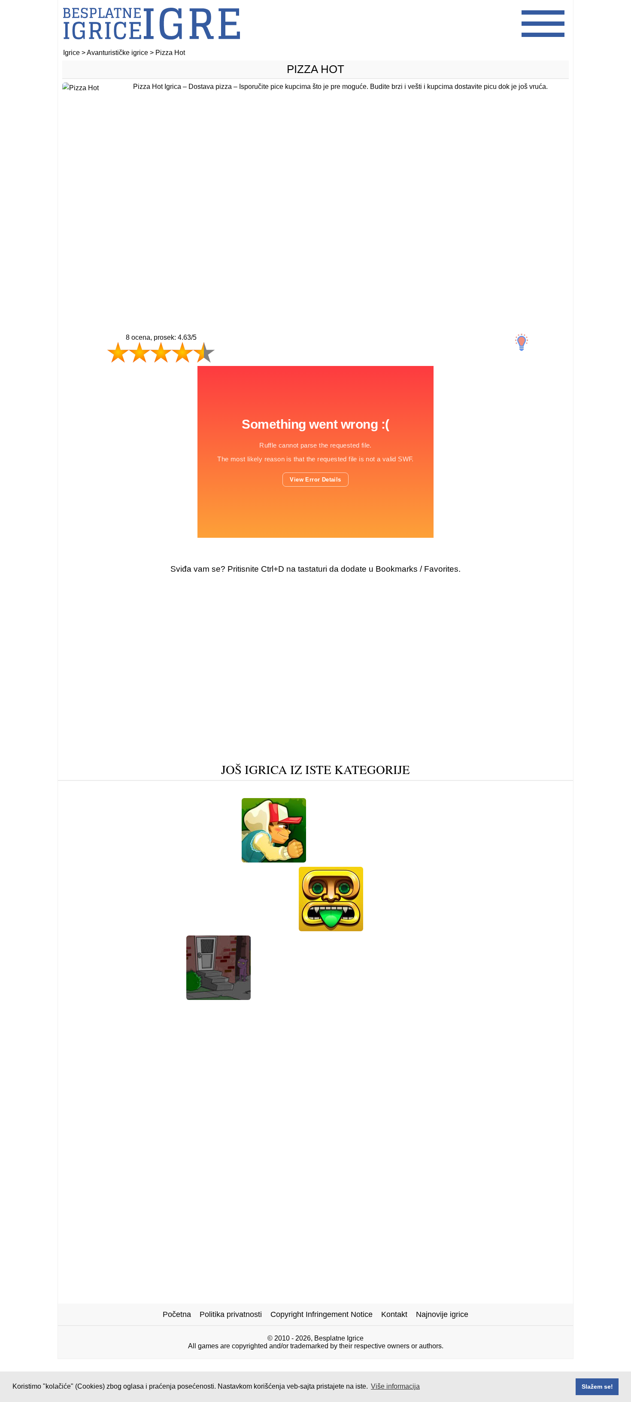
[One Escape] (394, 928)
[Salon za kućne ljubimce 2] (341, 1010)
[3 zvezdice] (161, 352)
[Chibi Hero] (502, 928)
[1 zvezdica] (118, 352)
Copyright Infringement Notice (321, 1314)
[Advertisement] (315, 222)
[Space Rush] (449, 928)
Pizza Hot (315, 69)
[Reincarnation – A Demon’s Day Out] (218, 996)
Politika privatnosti (231, 1314)
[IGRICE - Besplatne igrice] (151, 45)
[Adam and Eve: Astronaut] (305, 996)
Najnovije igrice (442, 1314)
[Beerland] (273, 928)
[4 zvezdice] (182, 352)
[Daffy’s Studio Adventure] (200, 928)
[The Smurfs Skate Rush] (435, 996)
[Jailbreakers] (123, 928)
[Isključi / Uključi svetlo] (521, 342)
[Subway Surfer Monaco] (109, 859)
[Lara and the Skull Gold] (317, 790)
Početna (177, 1314)
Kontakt (394, 1314)
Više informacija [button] (395, 1386)
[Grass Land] (262, 1010)
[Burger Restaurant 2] (197, 859)
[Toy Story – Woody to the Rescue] (205, 790)
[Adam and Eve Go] (476, 859)
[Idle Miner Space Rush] (521, 790)
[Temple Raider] (331, 928)
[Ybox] (372, 996)
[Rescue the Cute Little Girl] (130, 996)
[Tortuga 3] (538, 859)
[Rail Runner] (274, 859)
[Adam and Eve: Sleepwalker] (420, 790)
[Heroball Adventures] (99, 790)
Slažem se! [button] (597, 1386)
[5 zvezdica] (204, 352)
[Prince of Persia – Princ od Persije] (373, 859)
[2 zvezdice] (139, 352)
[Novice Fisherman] (431, 1010)
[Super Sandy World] (196, 1010)
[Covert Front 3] (514, 996)
